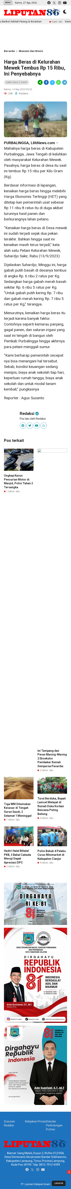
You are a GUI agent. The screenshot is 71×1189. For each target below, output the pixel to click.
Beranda (9, 51)
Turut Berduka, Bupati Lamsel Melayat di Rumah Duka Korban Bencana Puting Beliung (51, 806)
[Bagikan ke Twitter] (52, 82)
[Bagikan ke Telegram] (64, 82)
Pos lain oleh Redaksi (33, 418)
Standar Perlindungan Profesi (54, 1125)
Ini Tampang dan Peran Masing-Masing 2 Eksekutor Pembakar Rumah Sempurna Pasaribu (52, 758)
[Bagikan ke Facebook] (46, 82)
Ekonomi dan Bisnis (31, 51)
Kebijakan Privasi (35, 1121)
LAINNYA (58, 1183)
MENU (8, 3)
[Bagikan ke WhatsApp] (58, 82)
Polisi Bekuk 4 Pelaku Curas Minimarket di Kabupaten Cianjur (51, 854)
